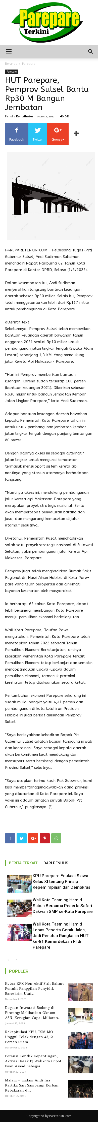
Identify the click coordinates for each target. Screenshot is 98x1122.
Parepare (28, 63)
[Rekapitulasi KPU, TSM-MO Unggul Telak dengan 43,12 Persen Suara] (79, 1040)
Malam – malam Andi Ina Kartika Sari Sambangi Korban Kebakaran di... (32, 1085)
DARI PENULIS (55, 863)
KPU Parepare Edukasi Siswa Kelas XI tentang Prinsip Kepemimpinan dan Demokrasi (62, 881)
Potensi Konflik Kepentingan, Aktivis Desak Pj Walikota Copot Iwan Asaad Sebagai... (33, 1061)
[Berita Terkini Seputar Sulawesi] (49, 22)
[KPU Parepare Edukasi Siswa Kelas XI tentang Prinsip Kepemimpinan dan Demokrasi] (17, 884)
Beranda (11, 63)
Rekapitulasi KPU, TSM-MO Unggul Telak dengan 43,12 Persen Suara (29, 1037)
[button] (91, 51)
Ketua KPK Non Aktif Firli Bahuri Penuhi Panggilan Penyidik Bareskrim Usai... (34, 988)
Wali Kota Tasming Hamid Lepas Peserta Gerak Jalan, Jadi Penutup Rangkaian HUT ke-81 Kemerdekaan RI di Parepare (61, 935)
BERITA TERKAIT (23, 863)
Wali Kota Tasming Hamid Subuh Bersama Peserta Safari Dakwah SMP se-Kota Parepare (63, 905)
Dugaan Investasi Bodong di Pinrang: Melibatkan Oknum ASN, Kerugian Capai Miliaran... (32, 1012)
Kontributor (24, 116)
